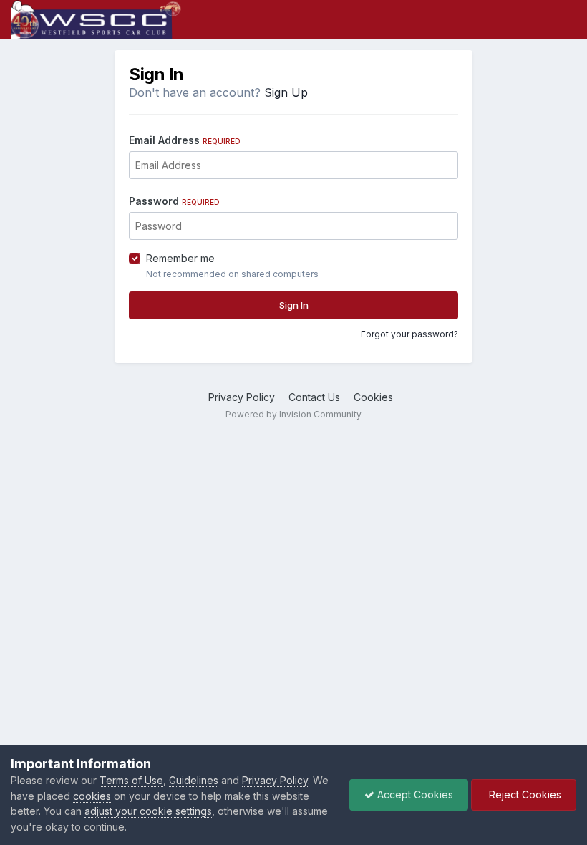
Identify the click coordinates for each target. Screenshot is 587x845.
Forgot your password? (409, 334)
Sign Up (286, 92)
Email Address (185, 140)
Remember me (180, 258)
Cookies (373, 397)
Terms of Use (131, 780)
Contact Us (314, 397)
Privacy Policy (241, 397)
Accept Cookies (413, 794)
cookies (92, 796)
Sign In (294, 305)
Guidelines (193, 780)
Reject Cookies (523, 794)
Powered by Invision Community (293, 414)
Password (174, 201)
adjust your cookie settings (148, 811)
